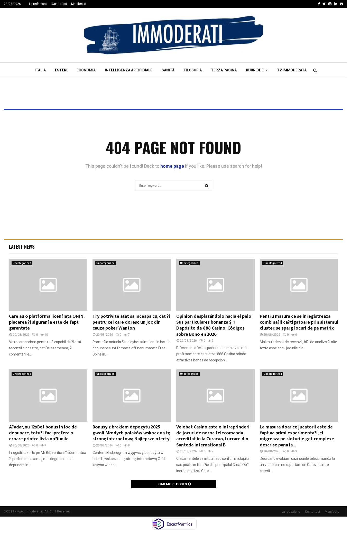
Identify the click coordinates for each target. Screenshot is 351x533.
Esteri (61, 70)
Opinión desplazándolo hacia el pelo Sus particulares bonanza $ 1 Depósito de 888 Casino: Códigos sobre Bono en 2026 (213, 325)
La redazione (38, 4)
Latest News (21, 246)
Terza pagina (224, 70)
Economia (86, 70)
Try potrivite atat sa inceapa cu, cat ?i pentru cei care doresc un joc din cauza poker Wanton (131, 322)
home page (172, 166)
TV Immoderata (292, 70)
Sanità (168, 70)
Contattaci (59, 4)
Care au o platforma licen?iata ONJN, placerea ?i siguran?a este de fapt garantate (46, 322)
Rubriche (255, 70)
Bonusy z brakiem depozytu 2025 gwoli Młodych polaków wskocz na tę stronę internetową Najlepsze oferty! (131, 433)
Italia (40, 70)
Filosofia (193, 70)
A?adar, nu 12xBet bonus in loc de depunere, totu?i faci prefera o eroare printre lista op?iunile (43, 433)
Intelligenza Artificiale (128, 70)
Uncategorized (22, 263)
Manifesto (78, 4)
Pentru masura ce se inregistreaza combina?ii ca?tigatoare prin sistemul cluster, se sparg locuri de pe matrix (299, 322)
